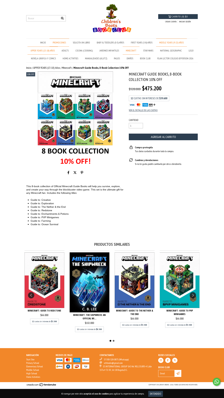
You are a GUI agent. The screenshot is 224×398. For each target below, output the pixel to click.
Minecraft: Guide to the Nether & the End (134, 312)
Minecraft (67, 67)
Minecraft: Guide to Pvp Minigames (179, 312)
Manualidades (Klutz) (96, 58)
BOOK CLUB (145, 58)
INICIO (43, 42)
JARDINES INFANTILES (109, 50)
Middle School (32, 369)
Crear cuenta (171, 21)
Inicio (28, 67)
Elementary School (34, 366)
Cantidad (133, 120)
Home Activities (33, 376)
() (180, 16)
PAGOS (117, 58)
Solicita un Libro (81, 42)
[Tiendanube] (41, 386)
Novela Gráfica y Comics (43, 58)
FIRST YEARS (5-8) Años (141, 42)
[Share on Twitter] (75, 172)
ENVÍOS (130, 58)
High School (31, 373)
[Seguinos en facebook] (167, 360)
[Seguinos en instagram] (160, 360)
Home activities (70, 58)
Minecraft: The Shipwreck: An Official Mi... (89, 316)
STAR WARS (148, 50)
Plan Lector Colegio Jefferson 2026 (175, 58)
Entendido (155, 393)
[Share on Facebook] (68, 172)
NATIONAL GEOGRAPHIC (171, 50)
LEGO (191, 50)
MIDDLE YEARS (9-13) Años (171, 42)
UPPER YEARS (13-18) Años (43, 50)
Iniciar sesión (185, 21)
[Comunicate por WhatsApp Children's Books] (216, 382)
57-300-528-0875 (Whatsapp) (116, 359)
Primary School (32, 363)
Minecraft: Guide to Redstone (44, 310)
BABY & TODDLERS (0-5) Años (110, 42)
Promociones (59, 42)
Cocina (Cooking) (84, 50)
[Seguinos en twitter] (174, 360)
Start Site (30, 359)
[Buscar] (62, 18)
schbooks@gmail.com (113, 363)
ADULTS (65, 50)
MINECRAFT (131, 50)
